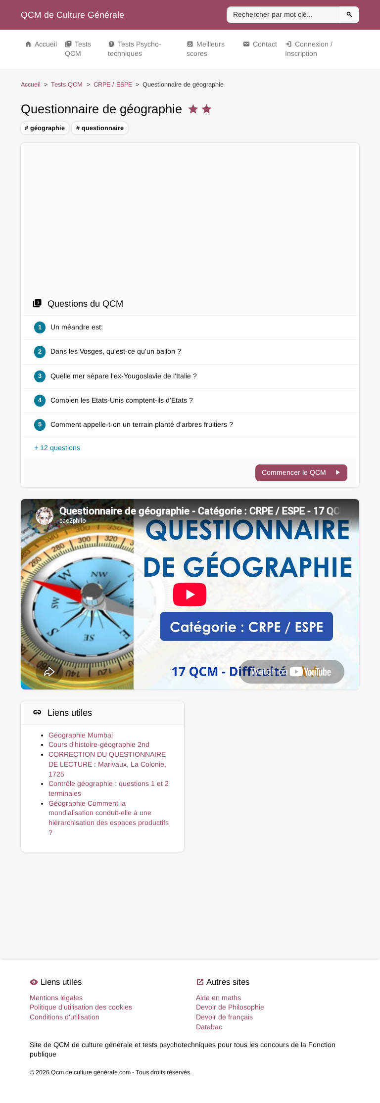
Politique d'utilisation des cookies (81, 1007)
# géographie (45, 128)
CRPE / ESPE (113, 84)
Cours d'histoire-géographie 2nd (98, 744)
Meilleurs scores (206, 49)
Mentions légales (56, 998)
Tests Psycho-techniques (134, 49)
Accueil (41, 44)
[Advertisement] (190, 223)
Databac (209, 1027)
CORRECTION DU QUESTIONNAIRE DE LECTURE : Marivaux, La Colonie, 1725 (107, 764)
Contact (260, 44)
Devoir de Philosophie (230, 1007)
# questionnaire (100, 128)
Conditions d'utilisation (64, 1017)
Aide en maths (218, 998)
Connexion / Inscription (308, 49)
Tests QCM (78, 49)
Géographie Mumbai (80, 735)
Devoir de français (224, 1017)
